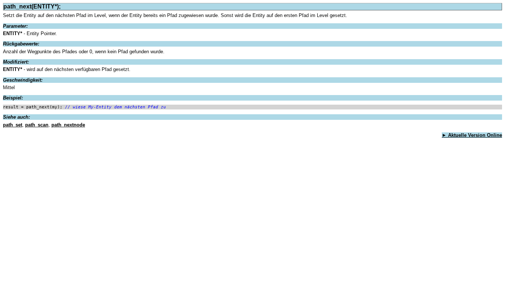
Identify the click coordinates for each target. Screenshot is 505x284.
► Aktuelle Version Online (472, 135)
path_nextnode (68, 125)
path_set (12, 125)
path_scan (36, 125)
